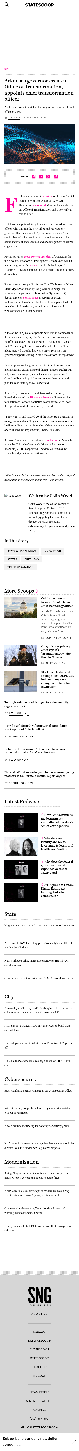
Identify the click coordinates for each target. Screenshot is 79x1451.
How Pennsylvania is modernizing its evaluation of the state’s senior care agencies (57, 820)
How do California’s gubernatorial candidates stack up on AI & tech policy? (35, 727)
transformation (20, 567)
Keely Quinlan (55, 662)
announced (39, 205)
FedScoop (39, 1332)
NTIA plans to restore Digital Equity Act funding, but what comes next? (57, 890)
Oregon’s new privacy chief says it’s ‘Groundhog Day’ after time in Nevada (56, 651)
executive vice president (37, 256)
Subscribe (12, 1445)
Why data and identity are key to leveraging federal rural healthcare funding (57, 843)
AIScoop (39, 1376)
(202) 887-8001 (39, 1418)
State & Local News (21, 551)
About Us (39, 1314)
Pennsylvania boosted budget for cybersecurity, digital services (36, 704)
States (12, 559)
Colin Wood (15, 117)
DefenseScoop (39, 1340)
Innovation (52, 551)
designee (34, 265)
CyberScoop (39, 1349)
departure (47, 196)
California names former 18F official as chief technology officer (57, 602)
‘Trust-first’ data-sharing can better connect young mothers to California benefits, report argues (39, 774)
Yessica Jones (30, 297)
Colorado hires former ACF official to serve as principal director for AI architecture (35, 751)
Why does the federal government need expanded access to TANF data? (57, 867)
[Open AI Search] (11, 4)
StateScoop (39, 1358)
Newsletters (39, 1392)
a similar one (50, 440)
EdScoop (40, 1367)
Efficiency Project (40, 397)
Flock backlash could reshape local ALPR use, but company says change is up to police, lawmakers (57, 679)
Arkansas (31, 559)
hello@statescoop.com (39, 1427)
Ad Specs (39, 1410)
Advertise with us (39, 1401)
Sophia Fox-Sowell (59, 638)
